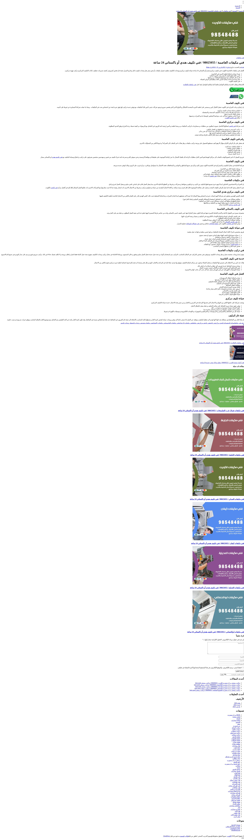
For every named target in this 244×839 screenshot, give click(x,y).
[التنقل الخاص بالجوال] (243, 1)
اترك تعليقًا (209, 67)
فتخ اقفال (237, 775)
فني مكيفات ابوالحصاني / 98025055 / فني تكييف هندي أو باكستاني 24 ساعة (215, 632)
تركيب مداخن (236, 735)
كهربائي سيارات (235, 793)
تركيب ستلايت (235, 731)
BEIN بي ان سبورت (234, 715)
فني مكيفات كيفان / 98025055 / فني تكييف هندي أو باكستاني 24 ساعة (217, 543)
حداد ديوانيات (236, 753)
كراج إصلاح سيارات (234, 791)
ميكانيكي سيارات (234, 806)
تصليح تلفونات (236, 738)
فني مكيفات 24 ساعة (185, 323)
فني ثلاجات (230, 223)
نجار (239, 807)
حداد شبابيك (236, 755)
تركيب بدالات (236, 729)
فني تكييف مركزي (234, 205)
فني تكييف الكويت (230, 118)
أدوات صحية (236, 717)
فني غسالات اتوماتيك (192, 223)
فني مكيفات (240, 58)
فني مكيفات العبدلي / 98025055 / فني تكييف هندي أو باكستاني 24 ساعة (217, 499)
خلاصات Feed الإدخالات (233, 827)
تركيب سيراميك (235, 733)
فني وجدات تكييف (137, 323)
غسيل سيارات (235, 771)
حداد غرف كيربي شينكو (233, 757)
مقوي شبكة (236, 802)
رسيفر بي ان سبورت (233, 760)
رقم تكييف (236, 762)
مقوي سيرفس (235, 800)
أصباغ (238, 718)
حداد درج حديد (235, 751)
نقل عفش (237, 813)
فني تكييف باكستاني (231, 222)
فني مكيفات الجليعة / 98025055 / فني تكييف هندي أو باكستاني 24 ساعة (217, 455)
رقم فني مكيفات (239, 323)
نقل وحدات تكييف (126, 323)
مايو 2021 (237, 703)
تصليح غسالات (235, 740)
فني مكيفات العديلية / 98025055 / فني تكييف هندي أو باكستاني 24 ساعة (217, 588)
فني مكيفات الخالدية (189, 84)
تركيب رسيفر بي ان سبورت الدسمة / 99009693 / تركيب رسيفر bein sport (217, 688)
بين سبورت (236, 726)
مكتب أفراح (236, 804)
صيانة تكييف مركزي (222, 323)
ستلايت (238, 766)
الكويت (229, 836)
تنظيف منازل (236, 744)
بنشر (238, 724)
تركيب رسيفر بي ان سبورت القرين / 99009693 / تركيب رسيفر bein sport (217, 683)
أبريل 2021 (237, 705)
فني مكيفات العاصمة (172, 323)
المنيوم (238, 722)
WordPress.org (235, 830)
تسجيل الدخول (235, 825)
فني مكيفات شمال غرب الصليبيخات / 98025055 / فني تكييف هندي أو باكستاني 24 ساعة (211, 411)
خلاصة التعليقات (235, 828)
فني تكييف (232, 126)
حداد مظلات (236, 758)
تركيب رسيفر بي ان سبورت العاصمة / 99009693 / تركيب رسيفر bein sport (217, 685)
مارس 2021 (236, 706)
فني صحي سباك (235, 780)
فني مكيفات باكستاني (159, 323)
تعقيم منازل (236, 742)
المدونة (238, 8)
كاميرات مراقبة (235, 789)
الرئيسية (237, 6)
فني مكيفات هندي (147, 323)
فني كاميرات (236, 784)
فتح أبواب (237, 773)
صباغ (238, 767)
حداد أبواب (237, 747)
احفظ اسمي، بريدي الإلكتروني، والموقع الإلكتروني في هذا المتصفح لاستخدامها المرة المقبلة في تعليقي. (210, 667)
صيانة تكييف (235, 244)
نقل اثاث (237, 811)
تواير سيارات (236, 746)
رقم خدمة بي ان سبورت (232, 764)
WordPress (166, 836)
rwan (242, 67)
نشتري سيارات (235, 809)
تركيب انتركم (236, 727)
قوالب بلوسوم (184, 836)
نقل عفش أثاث (235, 815)
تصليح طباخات (213, 223)
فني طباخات (236, 782)
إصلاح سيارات (235, 720)
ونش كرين (237, 816)
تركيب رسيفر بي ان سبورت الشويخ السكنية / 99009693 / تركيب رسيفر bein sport (215, 690)
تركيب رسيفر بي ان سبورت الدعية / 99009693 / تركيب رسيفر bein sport (217, 686)
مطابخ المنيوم (236, 798)
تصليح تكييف (236, 737)
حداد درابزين (236, 749)
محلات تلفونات (235, 796)
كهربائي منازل (235, 795)
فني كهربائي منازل (234, 786)
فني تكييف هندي (57, 157)
